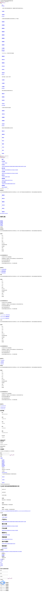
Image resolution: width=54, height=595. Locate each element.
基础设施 (3, 173)
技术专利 (8, 180)
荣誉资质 (3, 88)
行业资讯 (3, 176)
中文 (1, 2)
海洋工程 (6, 173)
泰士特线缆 (20, 551)
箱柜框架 (16, 166)
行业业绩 (3, 171)
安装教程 (8, 183)
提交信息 (2, 579)
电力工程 (11, 173)
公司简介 (3, 517)
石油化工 (14, 173)
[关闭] (3, 512)
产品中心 (3, 16)
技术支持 (14, 183)
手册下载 (6, 183)
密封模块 (19, 166)
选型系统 (3, 183)
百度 (1, 551)
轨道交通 (16, 173)
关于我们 (3, 161)
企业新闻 (6, 176)
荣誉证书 (3, 180)
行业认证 (11, 180)
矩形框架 (6, 166)
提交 (1, 456)
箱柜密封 (14, 166)
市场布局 (6, 517)
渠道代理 (6, 187)
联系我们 (3, 125)
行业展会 (8, 176)
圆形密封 (8, 166)
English (4, 2)
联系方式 (3, 187)
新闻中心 (3, 74)
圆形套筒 (11, 166)
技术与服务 (3, 105)
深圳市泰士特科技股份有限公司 (13, 551)
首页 (2, 159)
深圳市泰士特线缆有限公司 (5, 551)
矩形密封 (3, 166)
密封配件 (22, 166)
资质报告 (6, 180)
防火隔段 (24, 166)
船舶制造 (8, 173)
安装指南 (11, 183)
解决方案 (3, 168)
